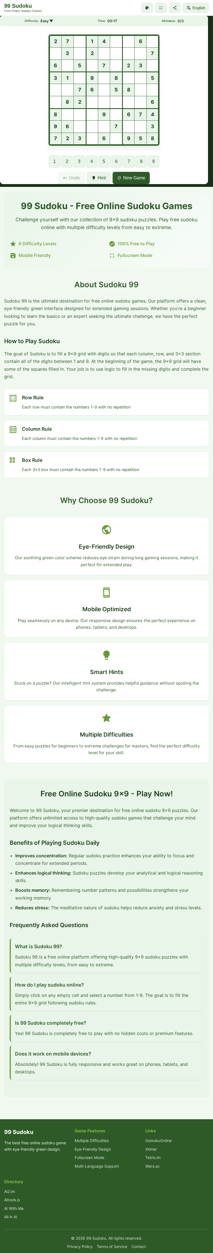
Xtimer (151, 1149)
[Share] (175, 8)
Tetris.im (153, 1157)
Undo (74, 177)
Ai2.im (9, 1191)
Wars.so (152, 1166)
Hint (102, 177)
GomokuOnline (158, 1140)
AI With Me (14, 1208)
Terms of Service (112, 1246)
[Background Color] (147, 8)
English (198, 8)
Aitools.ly (12, 1199)
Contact (138, 1246)
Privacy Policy (80, 1246)
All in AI (10, 1216)
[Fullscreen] (161, 8)
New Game (134, 177)
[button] (55, 41)
